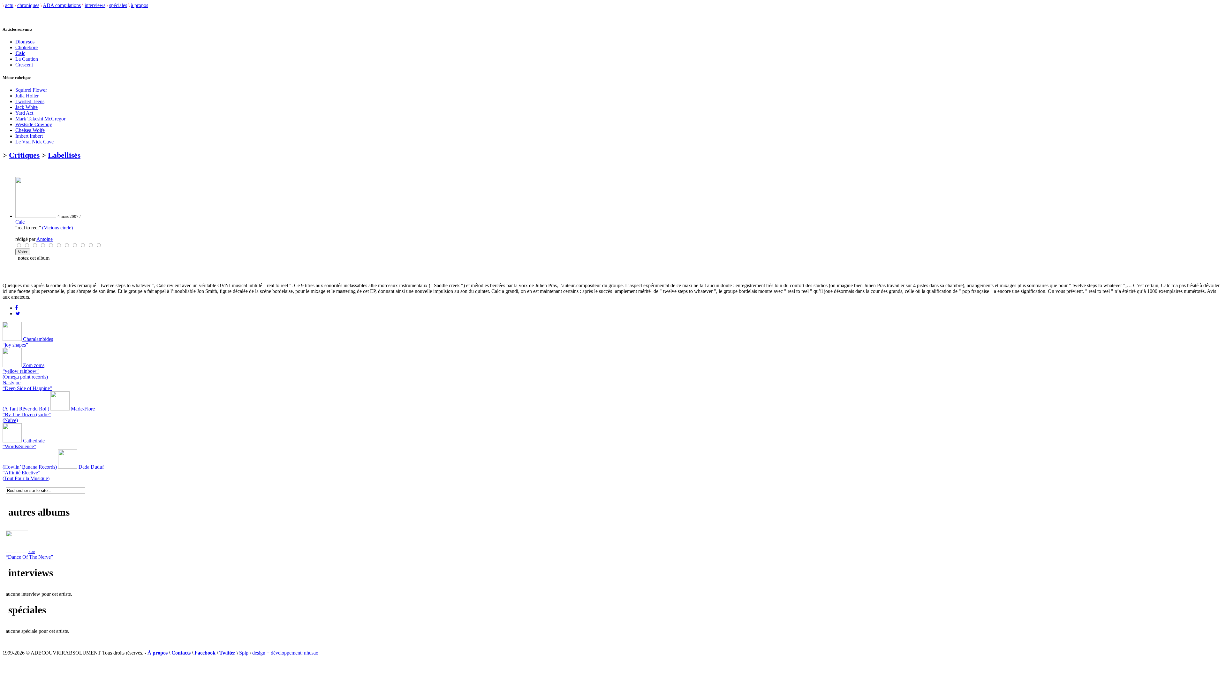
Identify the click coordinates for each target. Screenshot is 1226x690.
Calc (20, 222)
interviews (95, 5)
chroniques (28, 5)
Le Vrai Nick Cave (34, 141)
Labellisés (64, 155)
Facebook (205, 653)
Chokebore (26, 47)
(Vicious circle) (57, 227)
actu (9, 5)
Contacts (181, 653)
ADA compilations (62, 5)
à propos (139, 5)
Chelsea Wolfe (30, 130)
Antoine (44, 239)
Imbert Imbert (29, 136)
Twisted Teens (29, 101)
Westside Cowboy (33, 124)
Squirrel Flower (31, 90)
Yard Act (24, 113)
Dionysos (24, 41)
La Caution (26, 59)
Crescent (24, 64)
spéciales (118, 5)
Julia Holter (27, 95)
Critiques (24, 155)
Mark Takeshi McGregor (40, 118)
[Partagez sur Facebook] (16, 307)
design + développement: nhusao (285, 653)
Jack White (26, 107)
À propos (158, 653)
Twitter (227, 653)
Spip (243, 653)
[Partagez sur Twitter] (17, 313)
